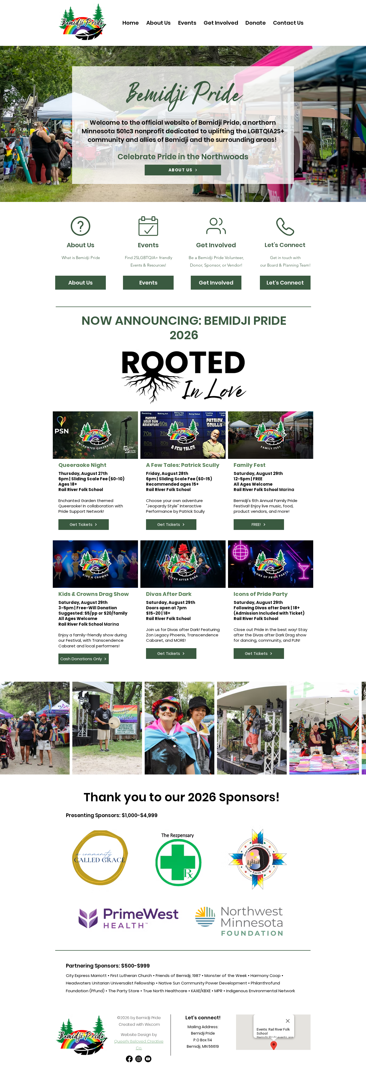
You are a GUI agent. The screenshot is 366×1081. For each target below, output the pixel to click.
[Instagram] (138, 1059)
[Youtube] (148, 1059)
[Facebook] (129, 1059)
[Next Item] (357, 728)
